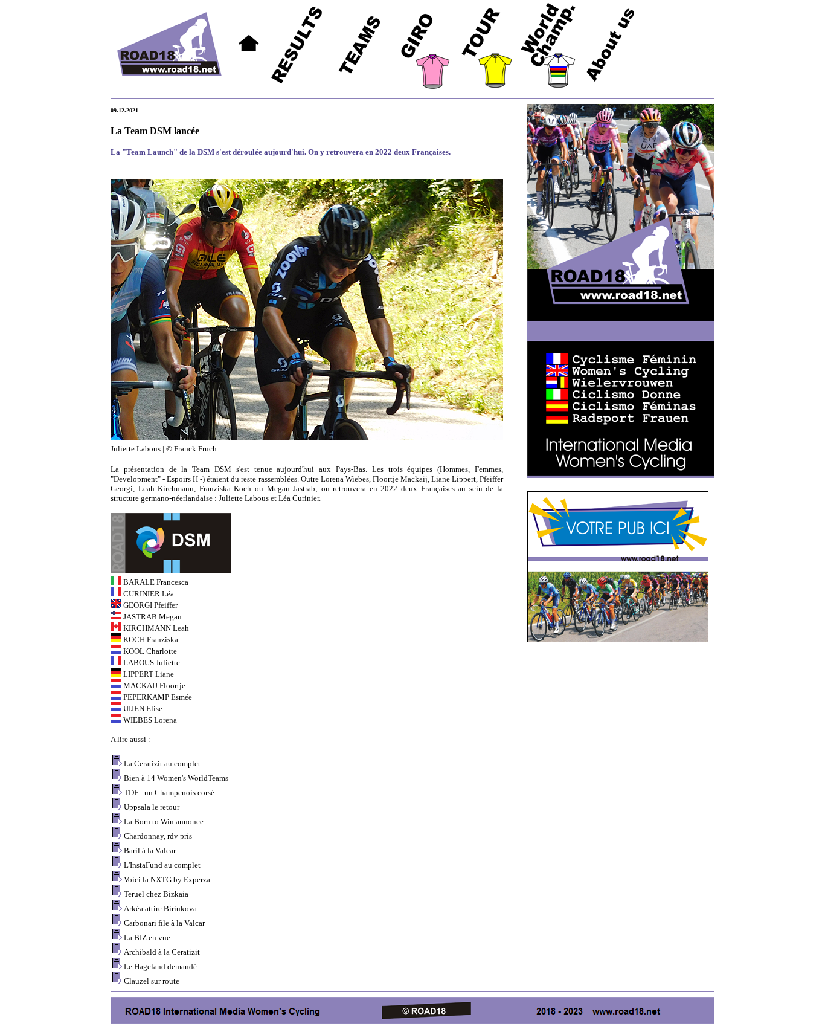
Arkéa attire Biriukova (160, 908)
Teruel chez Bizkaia (156, 894)
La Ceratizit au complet (162, 763)
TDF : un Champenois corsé (169, 792)
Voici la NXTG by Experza (167, 879)
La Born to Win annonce (164, 821)
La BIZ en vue (147, 937)
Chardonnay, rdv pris (158, 835)
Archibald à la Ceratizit (162, 952)
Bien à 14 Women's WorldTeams (176, 777)
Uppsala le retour (151, 806)
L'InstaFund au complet (162, 865)
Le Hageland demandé (160, 966)
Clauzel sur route (151, 981)
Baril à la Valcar (150, 850)
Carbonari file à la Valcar (164, 923)
